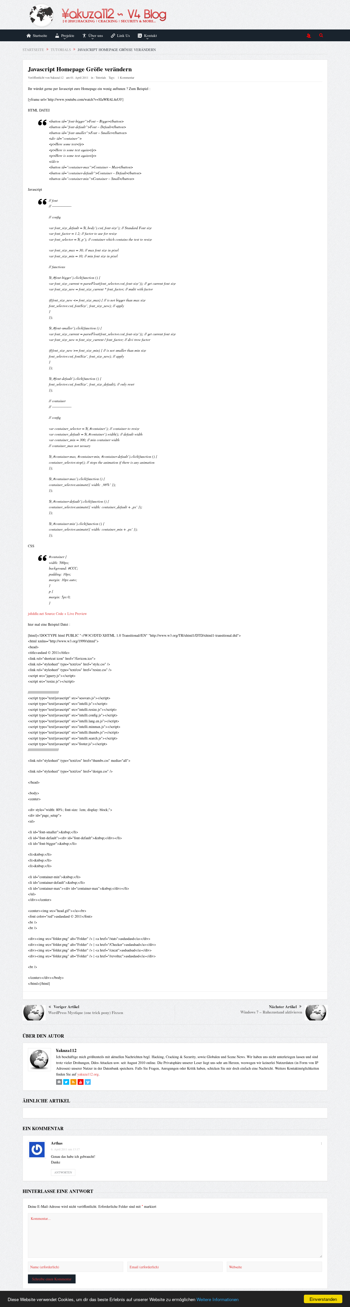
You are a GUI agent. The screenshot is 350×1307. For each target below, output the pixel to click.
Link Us (123, 35)
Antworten (63, 1172)
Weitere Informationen (218, 1299)
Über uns (95, 35)
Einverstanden (323, 1299)
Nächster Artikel (283, 1006)
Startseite (40, 35)
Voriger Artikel (66, 1006)
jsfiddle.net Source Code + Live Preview (57, 613)
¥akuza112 (57, 77)
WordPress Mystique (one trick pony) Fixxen (85, 1012)
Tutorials (101, 77)
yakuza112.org (88, 1074)
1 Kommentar (126, 77)
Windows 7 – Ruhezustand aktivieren (271, 1012)
